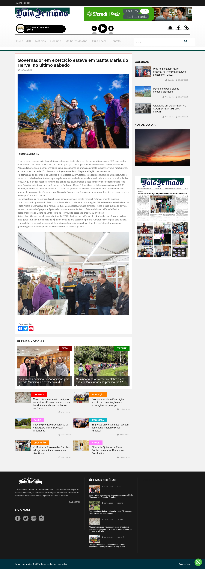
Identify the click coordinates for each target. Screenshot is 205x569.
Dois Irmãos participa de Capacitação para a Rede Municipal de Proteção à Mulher (43, 381)
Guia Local (99, 41)
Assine (19, 3)
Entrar (27, 3)
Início (19, 41)
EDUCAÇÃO (98, 394)
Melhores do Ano (76, 41)
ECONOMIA (98, 420)
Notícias (40, 41)
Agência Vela (184, 564)
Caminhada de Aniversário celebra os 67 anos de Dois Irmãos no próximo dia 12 (100, 381)
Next (189, 17)
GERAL (65, 348)
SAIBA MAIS (74, 502)
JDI (28, 41)
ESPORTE (122, 348)
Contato (115, 41)
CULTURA (39, 394)
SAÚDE (37, 420)
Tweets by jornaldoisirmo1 (154, 480)
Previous (76, 17)
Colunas (55, 41)
